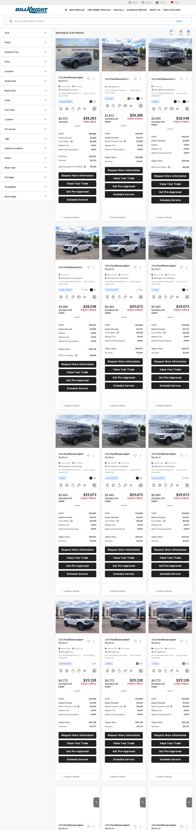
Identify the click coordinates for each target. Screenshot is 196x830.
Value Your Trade (77, 183)
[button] (96, 55)
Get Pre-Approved (77, 191)
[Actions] (93, 79)
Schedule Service (137, 10)
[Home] (65, 10)
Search (179, 21)
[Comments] (94, 109)
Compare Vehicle (71, 217)
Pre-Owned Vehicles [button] (99, 10)
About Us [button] (155, 10)
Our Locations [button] (172, 10)
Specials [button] (118, 10)
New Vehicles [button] (77, 10)
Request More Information (77, 175)
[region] (77, 150)
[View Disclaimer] (84, 109)
